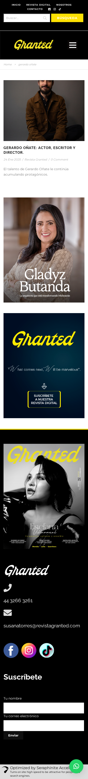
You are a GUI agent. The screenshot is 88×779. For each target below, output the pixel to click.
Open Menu (73, 45)
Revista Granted (35, 159)
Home (8, 64)
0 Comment (59, 159)
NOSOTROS (64, 4)
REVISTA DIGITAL (38, 4)
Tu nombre (13, 698)
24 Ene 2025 (12, 159)
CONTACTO (35, 9)
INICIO (16, 4)
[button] (76, 766)
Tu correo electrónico (21, 716)
